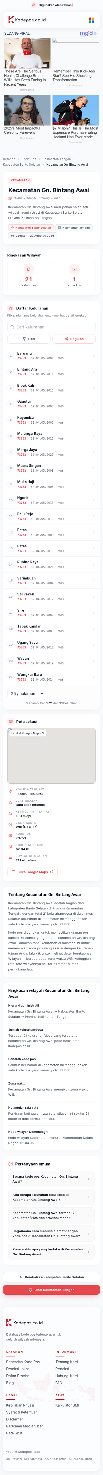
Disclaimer (14, 1419)
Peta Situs (14, 1433)
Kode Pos (29, 159)
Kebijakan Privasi (20, 1405)
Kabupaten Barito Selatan (21, 164)
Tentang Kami (67, 1362)
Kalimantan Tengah (57, 159)
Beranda (9, 159)
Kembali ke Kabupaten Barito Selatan (54, 1277)
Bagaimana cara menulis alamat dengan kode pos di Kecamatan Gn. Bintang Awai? (46, 1233)
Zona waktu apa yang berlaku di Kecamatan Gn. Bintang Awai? (47, 1251)
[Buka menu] (91, 20)
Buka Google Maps (33, 872)
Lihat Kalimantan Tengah (54, 1290)
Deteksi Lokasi (18, 1369)
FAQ (59, 1383)
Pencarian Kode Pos (23, 1362)
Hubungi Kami (67, 1376)
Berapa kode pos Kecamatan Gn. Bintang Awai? (45, 1178)
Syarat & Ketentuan (22, 1412)
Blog (10, 1383)
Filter (32, 339)
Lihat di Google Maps (26, 733)
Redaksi (62, 1369)
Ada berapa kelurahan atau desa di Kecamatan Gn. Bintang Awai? (40, 1197)
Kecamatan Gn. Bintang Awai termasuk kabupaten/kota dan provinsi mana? (43, 1215)
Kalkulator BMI (67, 1405)
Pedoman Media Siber (24, 1426)
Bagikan (77, 339)
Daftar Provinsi (18, 1376)
